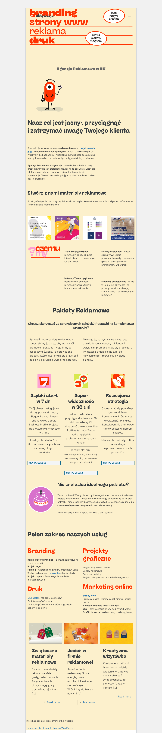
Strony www (89, 595)
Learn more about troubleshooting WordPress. (49, 728)
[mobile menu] (129, 15)
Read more (53, 702)
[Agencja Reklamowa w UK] (42, 15)
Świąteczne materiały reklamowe (44, 656)
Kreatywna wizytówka (115, 653)
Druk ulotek (33, 597)
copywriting (55, 573)
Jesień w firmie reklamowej (80, 656)
